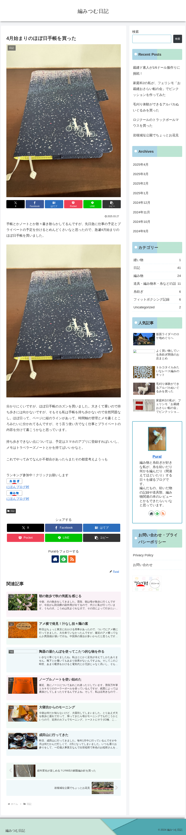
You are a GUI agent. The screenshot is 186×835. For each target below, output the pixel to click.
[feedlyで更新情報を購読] (63, 559)
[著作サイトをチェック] (55, 559)
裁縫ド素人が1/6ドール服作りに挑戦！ (156, 70)
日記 (12, 511)
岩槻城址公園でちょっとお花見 (156, 135)
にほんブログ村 (17, 487)
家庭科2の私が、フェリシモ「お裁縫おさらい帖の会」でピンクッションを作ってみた (157, 89)
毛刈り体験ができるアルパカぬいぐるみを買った (156, 107)
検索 (135, 31)
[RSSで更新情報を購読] (72, 559)
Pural (157, 457)
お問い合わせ (143, 565)
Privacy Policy (143, 555)
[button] (111, 204)
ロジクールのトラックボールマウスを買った (156, 122)
